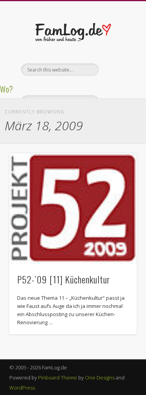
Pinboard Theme (57, 377)
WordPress (22, 387)
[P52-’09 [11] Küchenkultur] (73, 208)
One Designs (99, 377)
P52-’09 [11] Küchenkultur (63, 279)
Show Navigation (118, 69)
